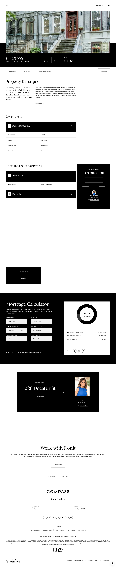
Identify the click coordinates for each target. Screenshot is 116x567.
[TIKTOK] (58, 517)
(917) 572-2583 (95, 198)
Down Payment (11, 326)
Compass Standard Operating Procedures (64, 536)
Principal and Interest (77, 332)
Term (32, 317)
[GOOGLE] (67, 517)
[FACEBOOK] (45, 517)
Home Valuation (59, 530)
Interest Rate (10, 335)
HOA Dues (34, 335)
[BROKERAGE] (71, 517)
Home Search (71, 530)
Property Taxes (74, 335)
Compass (44, 540)
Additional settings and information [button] (29, 352)
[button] (104, 71)
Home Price (10, 317)
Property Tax (35, 326)
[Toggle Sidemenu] (108, 5)
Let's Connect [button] (82, 530)
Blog (7, 5)
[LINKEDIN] (53, 517)
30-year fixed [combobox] (37, 321)
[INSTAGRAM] (49, 517)
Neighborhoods (47, 530)
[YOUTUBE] (62, 517)
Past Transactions (35, 530)
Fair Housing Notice (45, 536)
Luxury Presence (78, 560)
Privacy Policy (106, 560)
